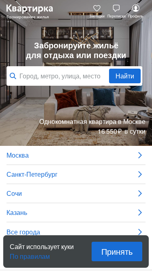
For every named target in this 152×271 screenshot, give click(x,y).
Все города (23, 231)
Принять (117, 251)
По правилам (30, 253)
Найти (125, 75)
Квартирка (33, 11)
